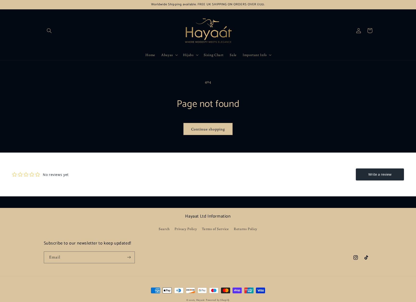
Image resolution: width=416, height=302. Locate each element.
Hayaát (200, 300)
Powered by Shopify (218, 300)
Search (164, 228)
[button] (49, 30)
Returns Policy (245, 228)
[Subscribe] (128, 257)
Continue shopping (208, 129)
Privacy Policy (186, 228)
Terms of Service (215, 228)
